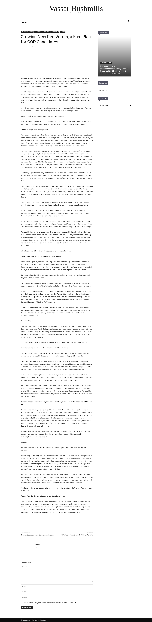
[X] (36, 522)
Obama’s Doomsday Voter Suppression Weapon (37, 535)
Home (24, 22)
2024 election (38, 31)
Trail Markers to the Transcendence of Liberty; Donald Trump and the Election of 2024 (113, 68)
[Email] (40, 522)
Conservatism (46, 31)
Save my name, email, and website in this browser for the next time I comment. (49, 603)
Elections (63, 31)
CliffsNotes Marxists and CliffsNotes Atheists (77, 535)
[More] (45, 522)
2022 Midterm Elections (27, 31)
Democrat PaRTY (55, 31)
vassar (25, 46)
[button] (128, 22)
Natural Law (103, 32)
